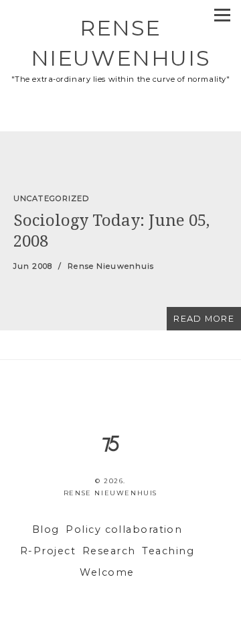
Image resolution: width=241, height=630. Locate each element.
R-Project (48, 551)
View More (120, 230)
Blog (46, 529)
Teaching (168, 551)
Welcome (107, 572)
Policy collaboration (124, 529)
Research (109, 551)
